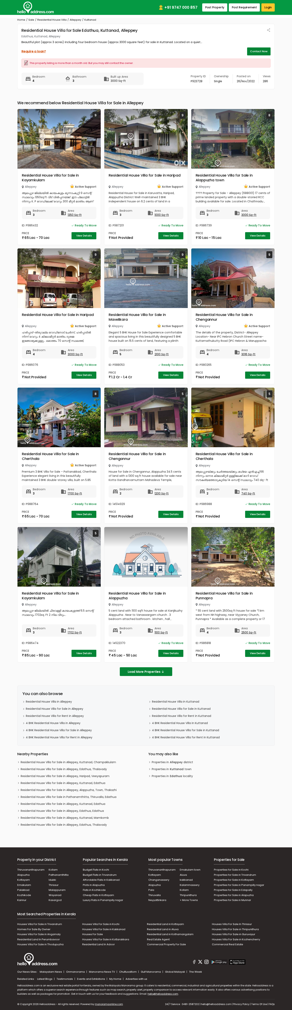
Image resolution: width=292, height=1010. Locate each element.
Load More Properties (144, 672)
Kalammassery (189, 885)
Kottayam (23, 880)
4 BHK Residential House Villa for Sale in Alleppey (59, 730)
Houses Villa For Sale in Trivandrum (39, 924)
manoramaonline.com (109, 1004)
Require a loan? (33, 51)
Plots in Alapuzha (94, 885)
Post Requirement (244, 7)
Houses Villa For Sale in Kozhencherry (236, 939)
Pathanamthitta (59, 875)
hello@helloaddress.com (163, 994)
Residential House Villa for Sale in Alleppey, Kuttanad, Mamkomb (65, 818)
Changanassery (158, 880)
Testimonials (65, 979)
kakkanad (186, 880)
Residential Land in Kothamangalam (170, 934)
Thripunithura (188, 895)
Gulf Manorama (151, 972)
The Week (195, 972)
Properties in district (172, 762)
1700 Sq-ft (75, 493)
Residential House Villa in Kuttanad (175, 702)
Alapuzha (23, 875)
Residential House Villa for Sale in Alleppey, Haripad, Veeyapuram (65, 776)
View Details (84, 236)
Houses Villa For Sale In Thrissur (232, 924)
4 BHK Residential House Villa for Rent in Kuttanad (186, 737)
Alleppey (75, 20)
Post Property (214, 7)
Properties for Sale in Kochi (231, 870)
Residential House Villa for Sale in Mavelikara (137, 317)
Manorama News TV (102, 972)
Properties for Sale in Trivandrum (235, 875)
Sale (31, 20)
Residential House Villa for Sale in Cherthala (50, 456)
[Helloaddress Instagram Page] (206, 963)
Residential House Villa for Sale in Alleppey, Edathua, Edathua (62, 811)
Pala (151, 890)
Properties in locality (172, 776)
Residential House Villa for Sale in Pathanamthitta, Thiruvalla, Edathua (68, 797)
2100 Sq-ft (162, 354)
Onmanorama (75, 972)
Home (21, 20)
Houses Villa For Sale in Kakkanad (103, 929)
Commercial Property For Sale (166, 944)
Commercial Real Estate (227, 944)
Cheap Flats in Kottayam (98, 895)
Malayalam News (51, 972)
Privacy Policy (241, 1004)
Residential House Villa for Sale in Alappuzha (137, 596)
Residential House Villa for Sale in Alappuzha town (224, 177)
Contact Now (259, 51)
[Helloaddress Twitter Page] (200, 962)
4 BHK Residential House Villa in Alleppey (53, 723)
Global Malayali (175, 972)
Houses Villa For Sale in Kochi (100, 924)
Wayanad (55, 895)
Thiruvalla (154, 895)
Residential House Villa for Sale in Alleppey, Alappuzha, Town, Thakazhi (69, 790)
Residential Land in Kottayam (165, 924)
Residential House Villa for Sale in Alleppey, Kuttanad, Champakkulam (68, 762)
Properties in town (171, 769)
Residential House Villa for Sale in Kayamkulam (50, 177)
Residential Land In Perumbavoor (38, 939)
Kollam (53, 870)
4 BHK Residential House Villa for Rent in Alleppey (59, 737)
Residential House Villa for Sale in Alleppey (54, 709)
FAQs (272, 1004)
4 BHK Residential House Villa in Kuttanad (180, 723)
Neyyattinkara (157, 900)
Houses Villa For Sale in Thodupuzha (40, 944)
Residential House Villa (52, 20)
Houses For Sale (92, 934)
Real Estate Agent (158, 939)
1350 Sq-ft (75, 215)
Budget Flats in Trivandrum (100, 875)
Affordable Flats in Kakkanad (101, 880)
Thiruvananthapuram (30, 870)
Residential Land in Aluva (163, 929)
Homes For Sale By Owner (33, 929)
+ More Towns (189, 900)
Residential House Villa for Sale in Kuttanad (181, 709)
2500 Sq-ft (248, 632)
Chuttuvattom (128, 972)
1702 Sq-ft (75, 632)
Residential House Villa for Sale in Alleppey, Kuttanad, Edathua (63, 783)
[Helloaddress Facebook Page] (194, 962)
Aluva (183, 875)
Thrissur (54, 885)
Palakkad (23, 890)
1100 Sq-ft (161, 632)
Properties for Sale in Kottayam (234, 880)
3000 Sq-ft (248, 215)
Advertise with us (136, 979)
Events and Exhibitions (91, 979)
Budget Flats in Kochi (96, 870)
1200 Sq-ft (162, 493)
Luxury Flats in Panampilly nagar (103, 900)
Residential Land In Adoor (98, 944)
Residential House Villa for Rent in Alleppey (55, 716)
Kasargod (55, 900)
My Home (115, 979)
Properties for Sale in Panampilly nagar (239, 885)
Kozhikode (24, 895)
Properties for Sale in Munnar (232, 900)
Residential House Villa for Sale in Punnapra (224, 596)
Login (268, 7)
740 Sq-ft (248, 493)
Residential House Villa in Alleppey (49, 702)
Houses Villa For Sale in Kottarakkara (105, 939)
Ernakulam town (190, 870)
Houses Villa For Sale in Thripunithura (235, 929)
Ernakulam (24, 885)
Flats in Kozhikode (94, 890)
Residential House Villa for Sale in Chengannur (224, 317)
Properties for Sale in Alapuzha (234, 895)
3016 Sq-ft (248, 354)
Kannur (21, 900)
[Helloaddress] (35, 7)
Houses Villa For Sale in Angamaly (39, 934)
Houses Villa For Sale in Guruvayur (233, 934)
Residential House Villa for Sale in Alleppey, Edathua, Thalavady (64, 769)
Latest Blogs (45, 979)
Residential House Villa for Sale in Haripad (144, 175)
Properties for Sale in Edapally (233, 890)
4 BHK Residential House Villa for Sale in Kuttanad (185, 730)
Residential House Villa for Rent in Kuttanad (181, 716)
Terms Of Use (259, 1004)
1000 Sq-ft (162, 215)
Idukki (52, 880)
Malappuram (57, 890)
